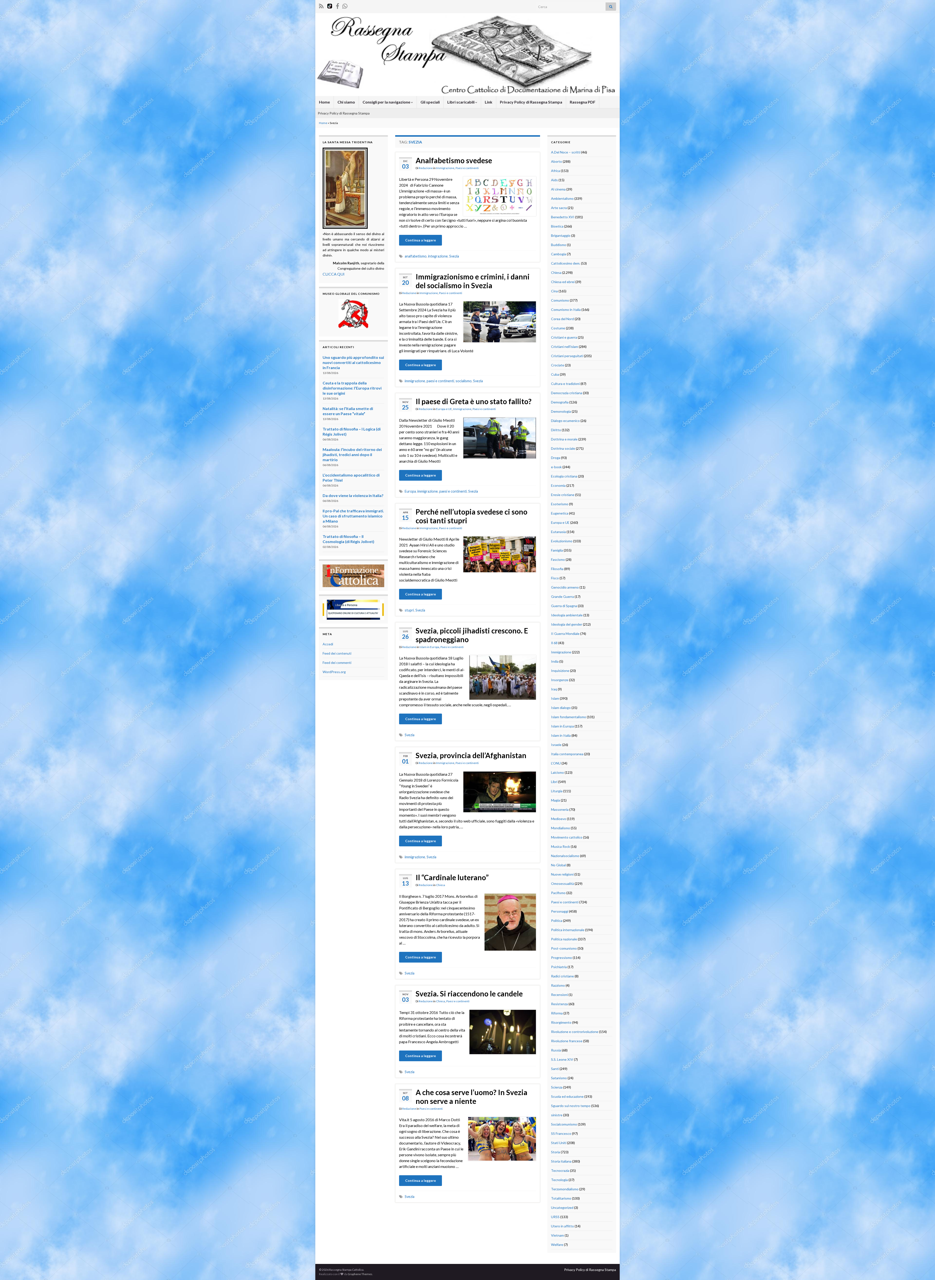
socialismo (464, 381)
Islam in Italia (561, 735)
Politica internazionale (567, 930)
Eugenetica (559, 513)
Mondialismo (560, 828)
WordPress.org (334, 672)
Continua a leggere (420, 240)
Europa (410, 491)
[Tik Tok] (330, 5)
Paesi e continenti (467, 168)
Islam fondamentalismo (568, 717)
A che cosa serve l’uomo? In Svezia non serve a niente (471, 1096)
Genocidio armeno (565, 587)
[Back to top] (924, 1269)
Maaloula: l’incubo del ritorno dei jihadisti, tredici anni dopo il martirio (352, 454)
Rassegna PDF (582, 102)
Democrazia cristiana (566, 393)
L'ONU (556, 763)
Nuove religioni (562, 874)
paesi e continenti (440, 381)
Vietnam (557, 1235)
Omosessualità (562, 883)
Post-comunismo (564, 948)
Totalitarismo (561, 1198)
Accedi (328, 644)
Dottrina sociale (563, 448)
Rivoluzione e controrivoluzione (574, 1032)
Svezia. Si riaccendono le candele (469, 993)
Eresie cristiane (562, 495)
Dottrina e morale (564, 439)
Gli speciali (430, 102)
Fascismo (558, 559)
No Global (558, 865)
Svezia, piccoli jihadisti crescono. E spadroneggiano (472, 635)
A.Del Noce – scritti (565, 152)
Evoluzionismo (561, 541)
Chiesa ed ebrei (563, 282)
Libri (554, 782)
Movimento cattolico (566, 837)
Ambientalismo (562, 198)
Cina (554, 291)
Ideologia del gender (566, 624)
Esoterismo (559, 504)
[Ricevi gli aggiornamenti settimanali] (344, 5)
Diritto (556, 430)
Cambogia (558, 254)
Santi (555, 1069)
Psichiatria (559, 967)
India (555, 661)
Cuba (555, 374)
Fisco (555, 578)
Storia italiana (561, 1161)
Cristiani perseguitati (567, 356)
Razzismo (558, 985)
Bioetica (557, 226)
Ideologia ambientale (567, 615)
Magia (555, 800)
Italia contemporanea (567, 754)
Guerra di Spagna (564, 606)
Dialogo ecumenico (565, 421)
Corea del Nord (562, 319)
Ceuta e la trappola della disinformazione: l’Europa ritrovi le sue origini (352, 388)
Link (488, 102)
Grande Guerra (562, 596)
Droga (555, 458)
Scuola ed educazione (567, 1096)
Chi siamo (346, 102)
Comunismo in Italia (566, 309)
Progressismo (561, 957)
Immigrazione (445, 168)
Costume (558, 328)
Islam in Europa (429, 647)
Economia (558, 485)
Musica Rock (560, 846)
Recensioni (559, 995)
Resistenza (559, 1004)
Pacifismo (558, 893)
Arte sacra (559, 208)
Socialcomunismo (564, 1124)
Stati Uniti (558, 1143)
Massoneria (560, 809)
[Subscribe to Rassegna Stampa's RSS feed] (321, 5)
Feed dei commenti (337, 662)
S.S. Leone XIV (562, 1059)
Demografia (560, 402)
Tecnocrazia (560, 1170)
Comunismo (560, 300)
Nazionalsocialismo (565, 856)
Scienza (556, 1087)
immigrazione (415, 381)
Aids (554, 180)
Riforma (557, 1013)
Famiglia (557, 550)
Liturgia (556, 791)
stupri (409, 610)
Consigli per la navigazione (387, 102)
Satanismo (559, 1078)
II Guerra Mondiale (565, 633)
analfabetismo (416, 256)
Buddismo (558, 245)
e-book (556, 467)
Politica (556, 920)
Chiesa (440, 885)
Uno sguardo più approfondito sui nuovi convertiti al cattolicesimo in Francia (353, 362)
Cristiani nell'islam (564, 346)
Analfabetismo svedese (454, 160)
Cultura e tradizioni (565, 384)
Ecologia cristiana (564, 476)
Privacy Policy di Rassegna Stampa (531, 102)
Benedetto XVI (562, 217)
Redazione (426, 168)
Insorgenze (559, 680)
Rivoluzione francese (566, 1041)
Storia (555, 1152)
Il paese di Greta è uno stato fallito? (474, 401)
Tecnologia (559, 1180)
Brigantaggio (560, 235)
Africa (555, 171)
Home (324, 102)
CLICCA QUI (334, 274)
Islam (555, 698)
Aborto (556, 161)
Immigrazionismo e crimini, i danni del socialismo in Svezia (473, 281)
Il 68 (554, 643)
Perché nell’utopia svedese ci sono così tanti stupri (471, 516)
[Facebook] (337, 5)
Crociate (557, 365)
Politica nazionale (564, 939)
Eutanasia (558, 532)
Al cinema (558, 189)
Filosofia (557, 569)
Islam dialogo (561, 708)
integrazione (438, 256)
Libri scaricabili (461, 102)
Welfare (557, 1244)
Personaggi (559, 911)
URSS (555, 1217)
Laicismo (557, 772)
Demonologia (561, 411)
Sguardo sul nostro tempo (570, 1106)
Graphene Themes (360, 1274)
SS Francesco (561, 1133)
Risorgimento (561, 1022)
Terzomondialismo (565, 1189)
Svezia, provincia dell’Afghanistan (471, 755)
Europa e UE (444, 409)
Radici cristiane (562, 976)
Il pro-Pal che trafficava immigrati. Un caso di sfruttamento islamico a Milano (353, 515)
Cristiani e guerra (564, 337)
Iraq (554, 689)
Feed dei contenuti (337, 653)
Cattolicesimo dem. (565, 263)
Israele (556, 745)
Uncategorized (562, 1207)
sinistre (556, 1115)
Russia (556, 1050)
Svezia (454, 256)
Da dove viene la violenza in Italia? (353, 495)
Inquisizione (560, 671)
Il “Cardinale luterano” (452, 877)
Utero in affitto (562, 1226)
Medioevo (558, 819)
